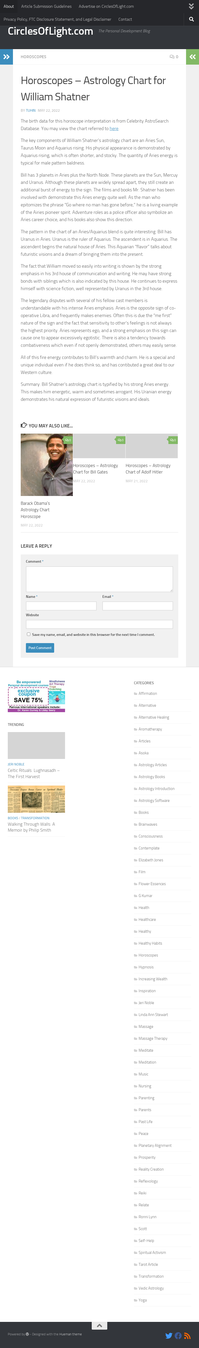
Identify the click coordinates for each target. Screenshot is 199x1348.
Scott (143, 1228)
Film (142, 872)
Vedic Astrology (151, 1288)
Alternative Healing (154, 717)
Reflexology (148, 1181)
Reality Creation (151, 1169)
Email (107, 596)
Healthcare (147, 919)
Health (144, 907)
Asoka (143, 753)
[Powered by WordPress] (27, 1334)
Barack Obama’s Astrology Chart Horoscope (35, 510)
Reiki (142, 1193)
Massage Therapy (153, 1038)
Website (32, 615)
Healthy (145, 931)
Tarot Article (148, 1264)
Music (143, 1074)
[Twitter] (169, 1335)
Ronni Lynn (148, 1217)
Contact (125, 19)
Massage (146, 1026)
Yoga (143, 1300)
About (9, 6)
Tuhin (30, 110)
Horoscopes (33, 56)
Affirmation (148, 693)
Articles (145, 741)
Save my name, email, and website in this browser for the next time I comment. (93, 634)
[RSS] (187, 1335)
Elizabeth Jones (151, 860)
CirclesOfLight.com (50, 31)
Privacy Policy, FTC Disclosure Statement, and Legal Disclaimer (57, 19)
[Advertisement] (99, 706)
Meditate (146, 1050)
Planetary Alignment (155, 1145)
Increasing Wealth (153, 979)
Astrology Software (154, 800)
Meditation (147, 1062)
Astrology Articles (153, 765)
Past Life (146, 1121)
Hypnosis (146, 967)
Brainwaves (148, 824)
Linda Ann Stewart (153, 1014)
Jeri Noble (16, 764)
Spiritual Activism (152, 1252)
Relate (144, 1205)
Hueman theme (70, 1334)
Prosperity (147, 1157)
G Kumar (145, 895)
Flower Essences (152, 884)
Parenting (146, 1098)
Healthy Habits (150, 943)
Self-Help (146, 1240)
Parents (145, 1110)
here (114, 128)
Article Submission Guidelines (46, 6)
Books (13, 818)
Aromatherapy (150, 729)
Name (32, 596)
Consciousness (151, 836)
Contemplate (149, 848)
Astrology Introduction (157, 788)
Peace (143, 1133)
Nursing (145, 1086)
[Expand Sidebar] (6, 57)
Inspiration (147, 991)
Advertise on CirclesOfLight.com (106, 6)
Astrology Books (152, 776)
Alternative (147, 705)
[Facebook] (178, 1335)
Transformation (35, 818)
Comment (35, 561)
